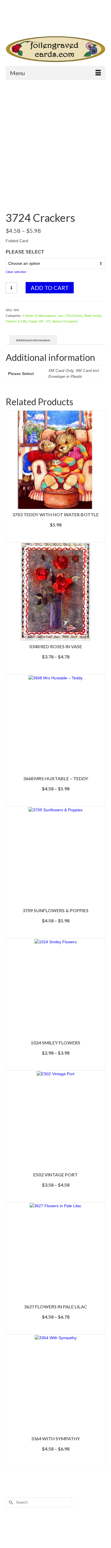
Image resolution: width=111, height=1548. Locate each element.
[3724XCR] (55, 133)
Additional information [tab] (33, 340)
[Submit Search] (26, 23)
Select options (55, 538)
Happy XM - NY (39, 321)
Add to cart (50, 287)
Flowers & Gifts (16, 321)
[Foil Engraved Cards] (55, 49)
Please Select (25, 252)
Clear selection (16, 272)
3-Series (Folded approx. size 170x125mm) (52, 315)
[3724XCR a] (55, 198)
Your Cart (26, 14)
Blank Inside (92, 315)
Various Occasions (65, 321)
